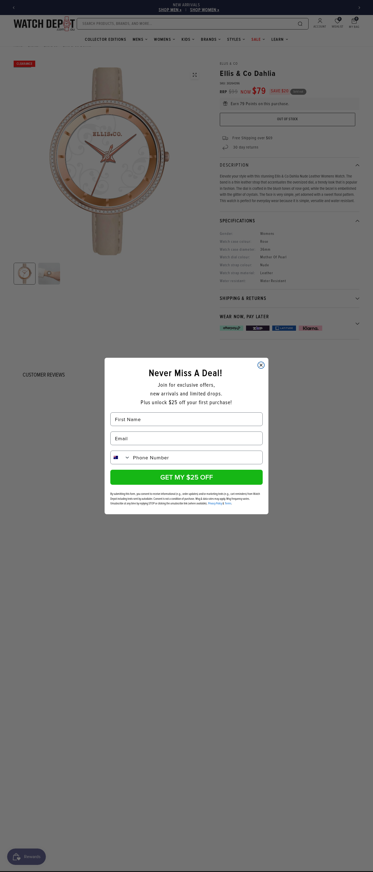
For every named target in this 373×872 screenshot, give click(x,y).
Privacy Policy (215, 503)
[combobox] (120, 457)
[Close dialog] (261, 365)
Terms (228, 503)
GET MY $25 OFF (186, 477)
